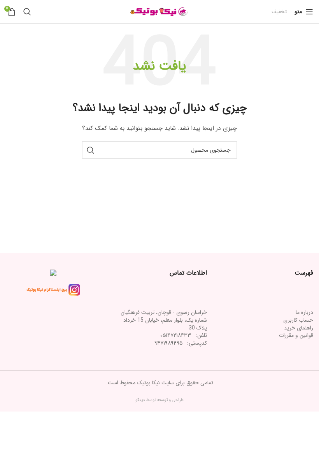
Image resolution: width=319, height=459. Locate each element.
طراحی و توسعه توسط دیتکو (159, 400)
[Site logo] (159, 11)
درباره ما (304, 312)
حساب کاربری (298, 320)
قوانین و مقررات (296, 335)
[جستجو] (27, 11)
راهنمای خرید (298, 328)
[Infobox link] (279, 11)
